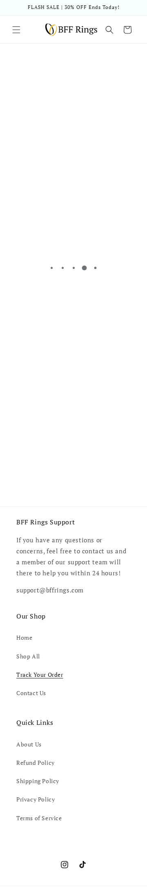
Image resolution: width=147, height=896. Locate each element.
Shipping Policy (37, 781)
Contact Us (31, 693)
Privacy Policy (35, 799)
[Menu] (16, 30)
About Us (29, 744)
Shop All (28, 656)
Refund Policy (35, 762)
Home (24, 637)
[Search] (109, 30)
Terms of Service (39, 818)
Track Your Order (39, 674)
